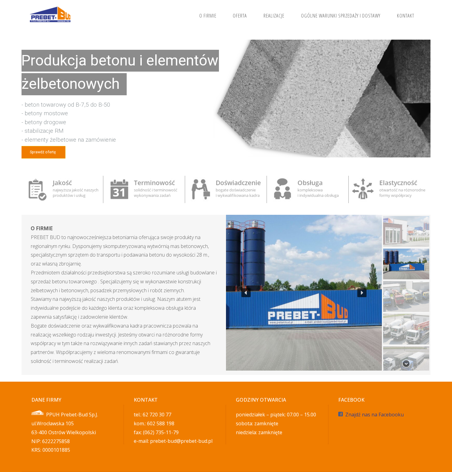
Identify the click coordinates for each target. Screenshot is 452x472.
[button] (246, 292)
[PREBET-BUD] (50, 15)
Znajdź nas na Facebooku (374, 414)
